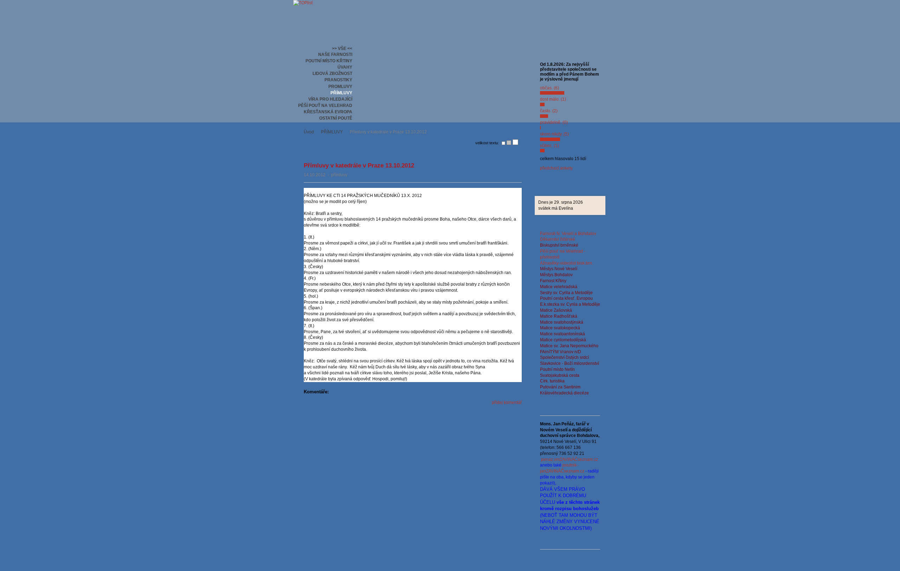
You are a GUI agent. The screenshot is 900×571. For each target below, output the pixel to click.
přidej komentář (507, 402)
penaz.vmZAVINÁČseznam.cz (569, 459)
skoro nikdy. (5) (554, 134)
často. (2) (549, 110)
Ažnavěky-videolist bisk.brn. (566, 263)
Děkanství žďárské (557, 239)
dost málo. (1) (553, 99)
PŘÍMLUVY (332, 131)
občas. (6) (549, 87)
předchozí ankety (556, 168)
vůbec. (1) (549, 145)
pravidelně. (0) (554, 122)
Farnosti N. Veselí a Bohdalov (568, 233)
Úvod (309, 131)
